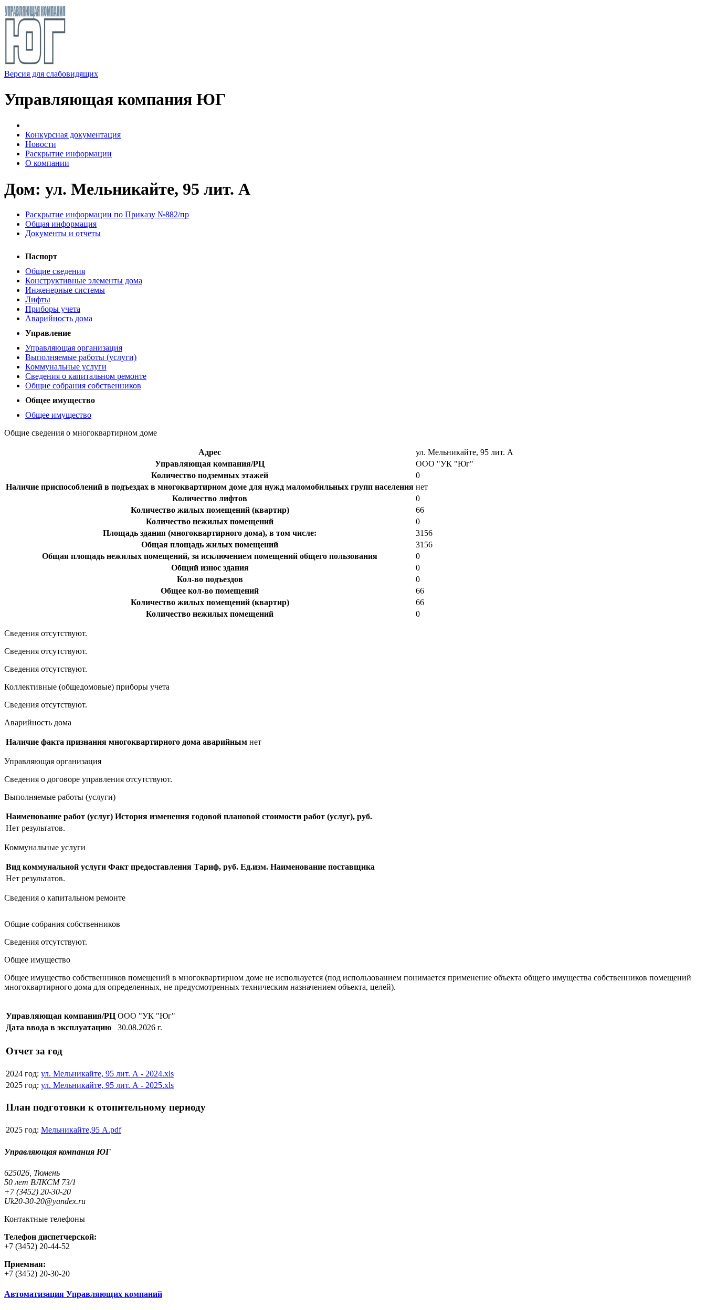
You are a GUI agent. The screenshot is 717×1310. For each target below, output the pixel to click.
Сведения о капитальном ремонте (85, 376)
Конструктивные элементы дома (83, 280)
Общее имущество (58, 414)
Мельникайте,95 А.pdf (81, 1129)
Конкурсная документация (73, 134)
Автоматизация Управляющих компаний (83, 1294)
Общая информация (61, 223)
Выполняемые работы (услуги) (80, 357)
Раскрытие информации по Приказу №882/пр (107, 214)
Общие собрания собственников (83, 385)
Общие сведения (55, 271)
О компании (47, 163)
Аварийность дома (58, 318)
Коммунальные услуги (66, 366)
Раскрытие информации (68, 153)
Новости (40, 144)
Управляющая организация (73, 347)
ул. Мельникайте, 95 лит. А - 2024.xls (107, 1073)
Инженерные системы (65, 290)
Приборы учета (52, 308)
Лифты (37, 299)
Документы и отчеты (63, 233)
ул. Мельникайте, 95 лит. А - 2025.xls (107, 1085)
